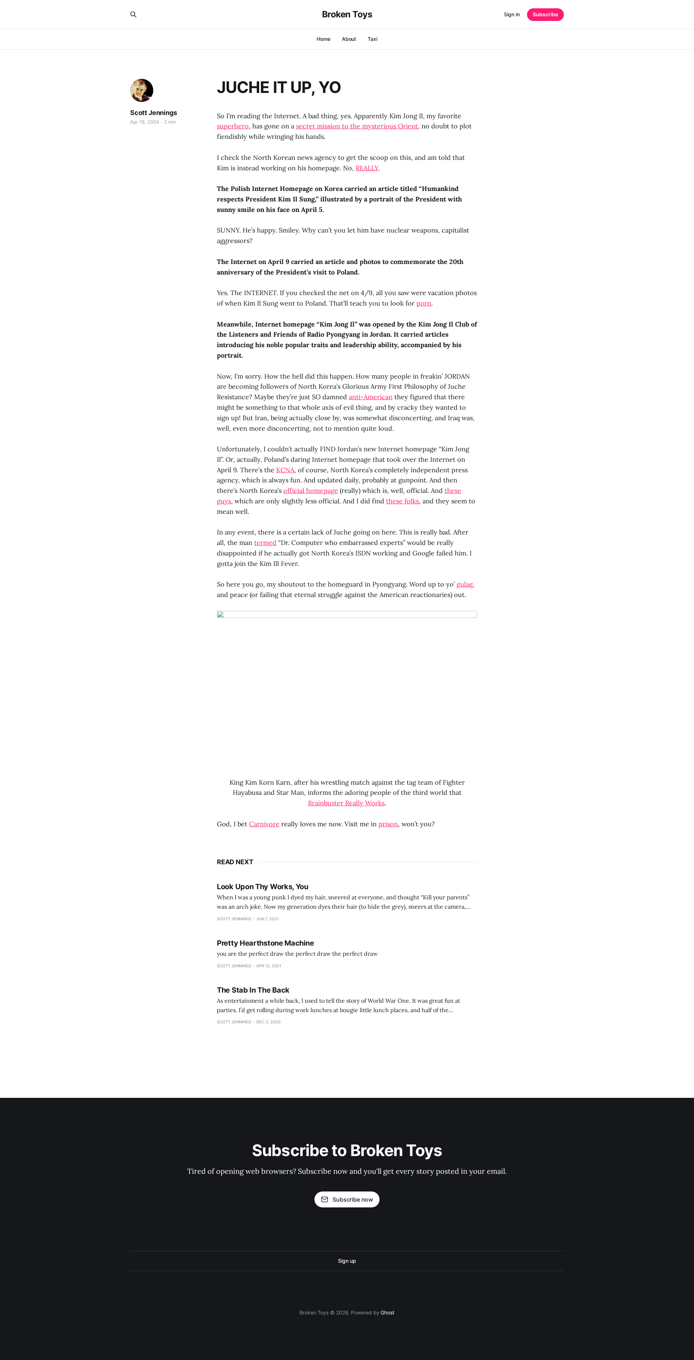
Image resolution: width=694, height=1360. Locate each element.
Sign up (347, 1261)
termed (265, 542)
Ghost (387, 1312)
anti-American (371, 397)
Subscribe (545, 14)
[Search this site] (133, 14)
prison (388, 824)
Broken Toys (347, 14)
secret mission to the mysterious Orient (357, 126)
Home (323, 39)
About (349, 39)
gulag (465, 584)
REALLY (367, 168)
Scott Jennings (153, 112)
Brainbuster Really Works (346, 803)
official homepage (310, 490)
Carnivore (264, 824)
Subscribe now (353, 1199)
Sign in (512, 14)
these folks (402, 501)
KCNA (285, 470)
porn (423, 303)
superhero (233, 126)
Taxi (372, 39)
